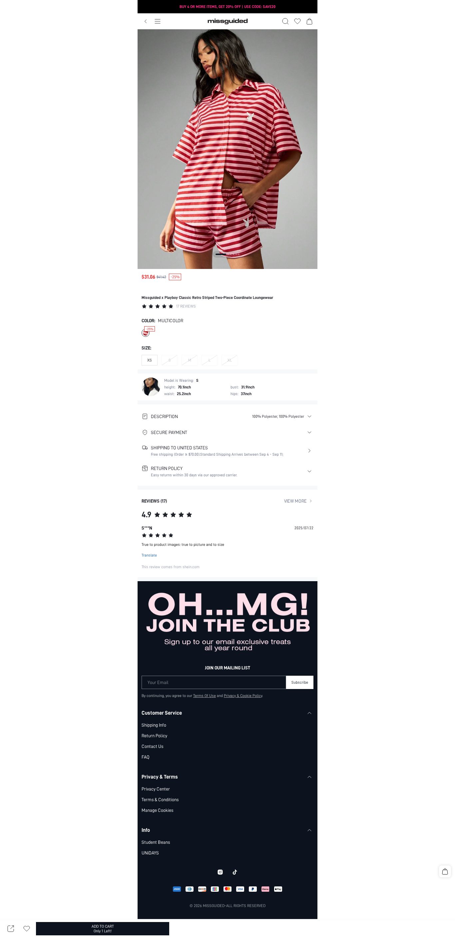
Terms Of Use (204, 695)
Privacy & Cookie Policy (243, 695)
